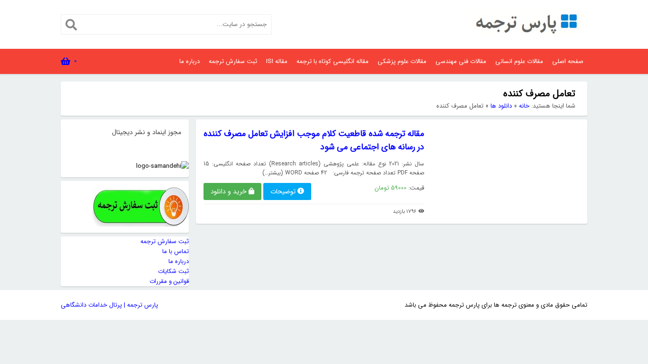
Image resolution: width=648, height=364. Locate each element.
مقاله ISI (276, 61)
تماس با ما (175, 251)
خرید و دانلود (229, 191)
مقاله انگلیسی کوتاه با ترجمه (332, 61)
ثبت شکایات (173, 271)
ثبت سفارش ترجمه (233, 61)
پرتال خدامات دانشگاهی (91, 305)
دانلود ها (501, 106)
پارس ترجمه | (140, 305)
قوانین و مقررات (169, 281)
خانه (524, 106)
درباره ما (189, 61)
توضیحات (283, 191)
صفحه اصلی (567, 61)
